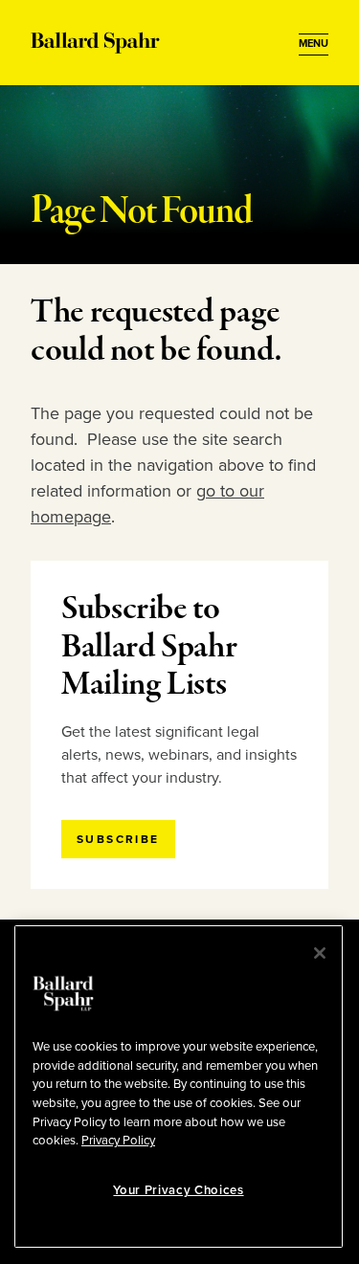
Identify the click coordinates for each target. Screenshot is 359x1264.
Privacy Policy (118, 1140)
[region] (178, 1086)
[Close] (320, 953)
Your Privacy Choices (178, 1190)
